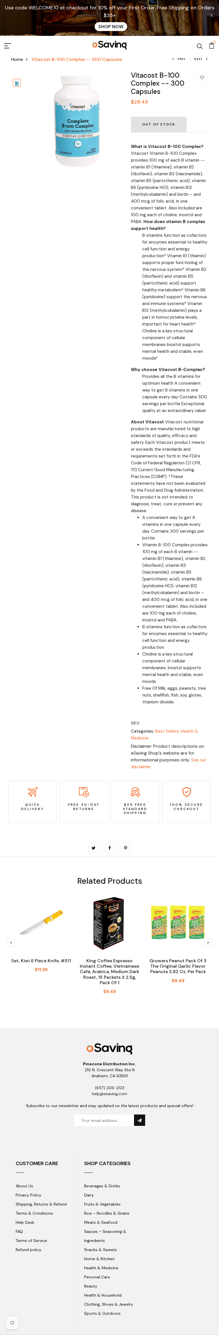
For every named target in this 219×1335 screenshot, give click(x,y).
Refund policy (28, 1249)
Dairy (89, 1195)
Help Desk (25, 1222)
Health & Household (102, 1295)
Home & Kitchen (99, 1258)
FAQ (19, 1231)
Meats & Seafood (100, 1222)
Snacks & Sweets (100, 1249)
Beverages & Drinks (102, 1185)
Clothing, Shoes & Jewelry (108, 1304)
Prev (182, 59)
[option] (17, 83)
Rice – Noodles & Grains (106, 1213)
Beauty (90, 1286)
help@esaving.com (109, 1093)
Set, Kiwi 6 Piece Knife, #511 (41, 961)
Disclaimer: (141, 746)
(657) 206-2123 (109, 1087)
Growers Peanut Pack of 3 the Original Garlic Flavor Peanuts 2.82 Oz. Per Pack (177, 966)
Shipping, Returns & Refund (41, 1204)
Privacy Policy (28, 1195)
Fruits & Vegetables (102, 1204)
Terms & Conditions (34, 1213)
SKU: (136, 723)
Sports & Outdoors (102, 1313)
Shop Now (110, 27)
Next (198, 59)
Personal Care (97, 1277)
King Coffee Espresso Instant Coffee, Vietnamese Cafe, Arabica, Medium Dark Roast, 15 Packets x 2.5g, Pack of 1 (109, 972)
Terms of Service (31, 1240)
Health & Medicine (101, 1267)
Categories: (142, 731)
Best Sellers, (168, 731)
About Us (24, 1185)
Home (17, 59)
